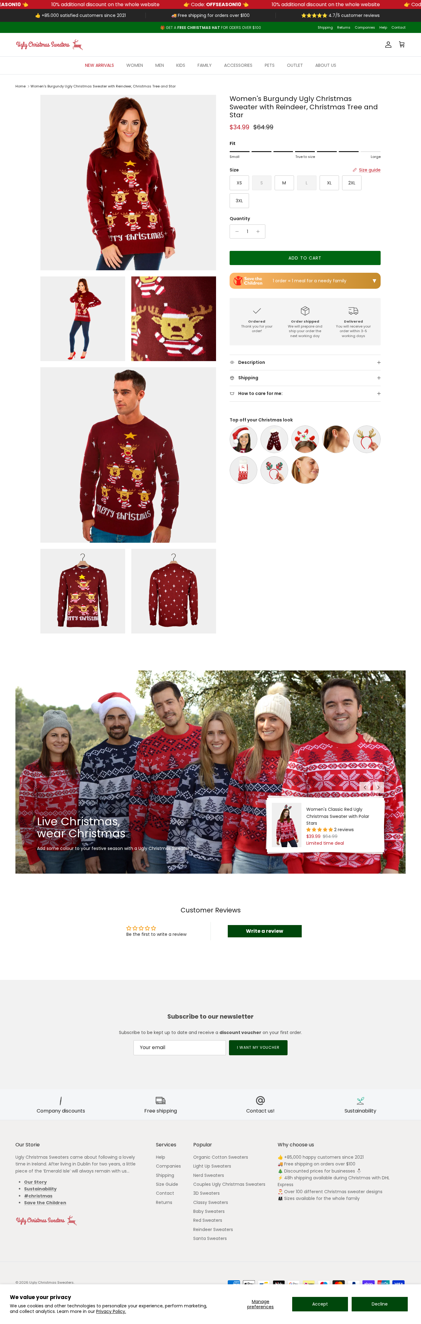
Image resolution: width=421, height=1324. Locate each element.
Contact (398, 27)
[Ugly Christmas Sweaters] (49, 44)
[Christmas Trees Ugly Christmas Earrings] (305, 470)
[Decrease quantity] (235, 231)
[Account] (387, 44)
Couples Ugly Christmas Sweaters (229, 1184)
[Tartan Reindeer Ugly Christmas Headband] (274, 470)
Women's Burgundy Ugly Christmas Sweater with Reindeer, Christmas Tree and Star (103, 86)
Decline (380, 1304)
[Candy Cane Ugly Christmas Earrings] (336, 439)
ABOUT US (325, 65)
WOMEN (134, 65)
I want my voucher (258, 1047)
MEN (159, 65)
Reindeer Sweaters (213, 1229)
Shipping (325, 27)
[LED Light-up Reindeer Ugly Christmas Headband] (305, 439)
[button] (320, 830)
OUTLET (295, 65)
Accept (320, 1304)
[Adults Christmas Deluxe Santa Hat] (243, 439)
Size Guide (167, 1184)
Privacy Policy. (111, 1311)
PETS (270, 65)
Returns (343, 27)
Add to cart (304, 258)
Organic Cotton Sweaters (220, 1157)
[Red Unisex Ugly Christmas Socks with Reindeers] (243, 470)
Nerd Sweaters (208, 1175)
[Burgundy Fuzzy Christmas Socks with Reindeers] (274, 439)
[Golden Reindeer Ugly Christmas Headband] (367, 439)
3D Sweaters (206, 1193)
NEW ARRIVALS (99, 65)
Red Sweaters (207, 1220)
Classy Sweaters (210, 1202)
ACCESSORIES (238, 65)
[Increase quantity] (259, 231)
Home (20, 86)
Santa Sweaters (210, 1238)
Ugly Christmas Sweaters (51, 1282)
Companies (365, 27)
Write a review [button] (264, 931)
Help (383, 27)
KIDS (180, 65)
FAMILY (205, 65)
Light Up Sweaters (212, 1166)
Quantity (240, 219)
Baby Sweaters (209, 1211)
